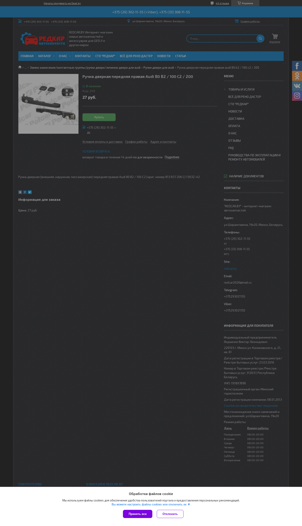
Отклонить (170, 514)
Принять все (138, 514)
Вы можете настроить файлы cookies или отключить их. (149, 504)
